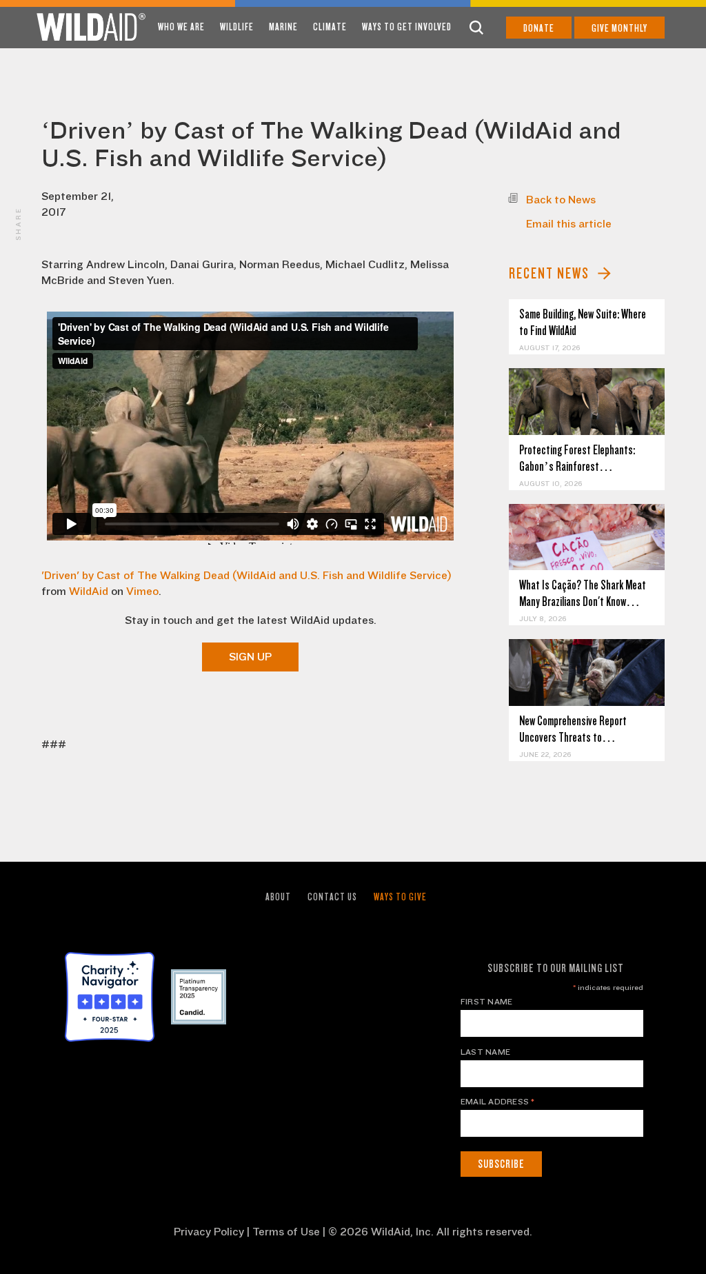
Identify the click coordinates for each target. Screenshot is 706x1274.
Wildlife (237, 26)
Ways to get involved (407, 26)
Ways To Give (400, 896)
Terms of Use (286, 1232)
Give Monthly (619, 28)
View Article (587, 401)
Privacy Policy (209, 1232)
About (278, 896)
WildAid (88, 591)
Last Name (485, 1052)
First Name (486, 1002)
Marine (283, 26)
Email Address (498, 1101)
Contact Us (332, 896)
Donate (538, 28)
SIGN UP (250, 657)
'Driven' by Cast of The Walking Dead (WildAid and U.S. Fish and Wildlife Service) (246, 575)
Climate (330, 26)
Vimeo (142, 591)
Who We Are (181, 26)
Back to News (561, 200)
